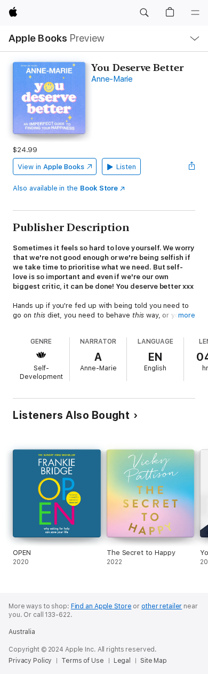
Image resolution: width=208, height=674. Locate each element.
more (186, 315)
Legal (122, 660)
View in (51, 167)
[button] (144, 13)
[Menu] (195, 13)
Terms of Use (82, 660)
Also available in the (65, 188)
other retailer (161, 606)
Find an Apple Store (101, 606)
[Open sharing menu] (192, 166)
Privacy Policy (30, 660)
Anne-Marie (112, 79)
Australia (22, 632)
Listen (126, 167)
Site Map (153, 660)
